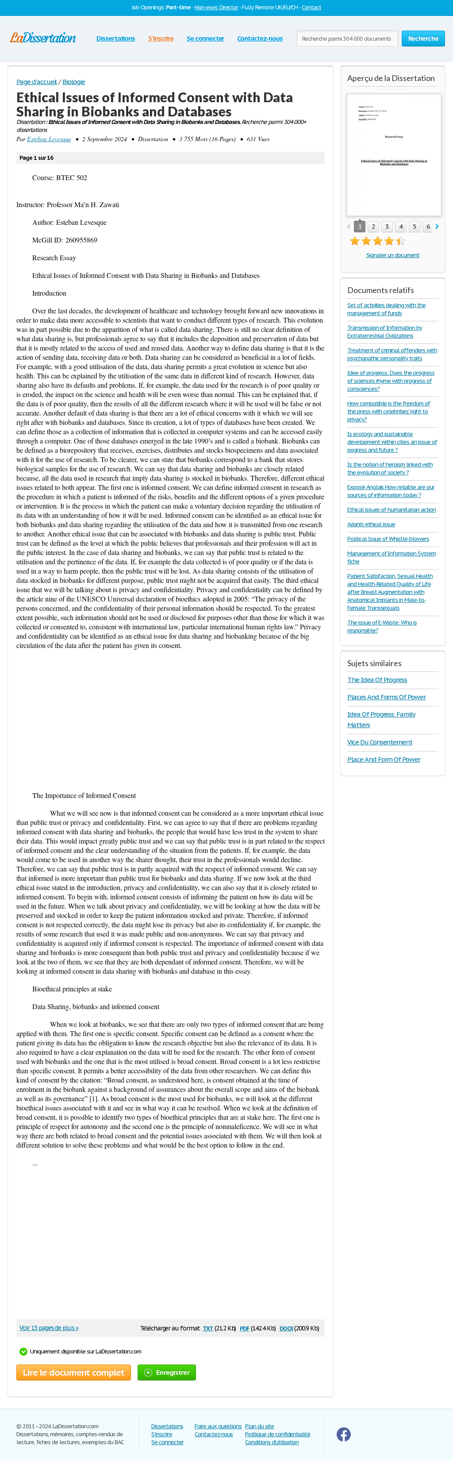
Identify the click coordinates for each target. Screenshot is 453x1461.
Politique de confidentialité (277, 1434)
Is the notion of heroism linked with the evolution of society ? (390, 468)
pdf (245, 1327)
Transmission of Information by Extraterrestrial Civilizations (384, 331)
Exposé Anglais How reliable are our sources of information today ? (390, 491)
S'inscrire (160, 38)
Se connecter (205, 38)
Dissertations (115, 38)
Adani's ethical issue (371, 524)
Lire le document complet (73, 1372)
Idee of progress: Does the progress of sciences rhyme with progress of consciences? (390, 381)
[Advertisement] (170, 720)
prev (348, 227)
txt (208, 1327)
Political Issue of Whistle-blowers (388, 539)
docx (286, 1327)
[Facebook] (344, 1439)
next (437, 227)
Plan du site (259, 1426)
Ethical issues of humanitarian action (391, 509)
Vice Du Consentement (379, 742)
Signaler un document (392, 255)
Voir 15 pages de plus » (48, 1328)
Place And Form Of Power (383, 759)
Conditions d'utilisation (272, 1442)
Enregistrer (172, 1372)
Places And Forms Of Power (386, 697)
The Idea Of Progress (377, 679)
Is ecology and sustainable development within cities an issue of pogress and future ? (392, 442)
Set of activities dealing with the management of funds (386, 309)
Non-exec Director (216, 7)
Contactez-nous (259, 38)
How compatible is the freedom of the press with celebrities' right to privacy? (388, 411)
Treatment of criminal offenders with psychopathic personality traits (392, 354)
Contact (311, 7)
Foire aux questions (218, 1426)
